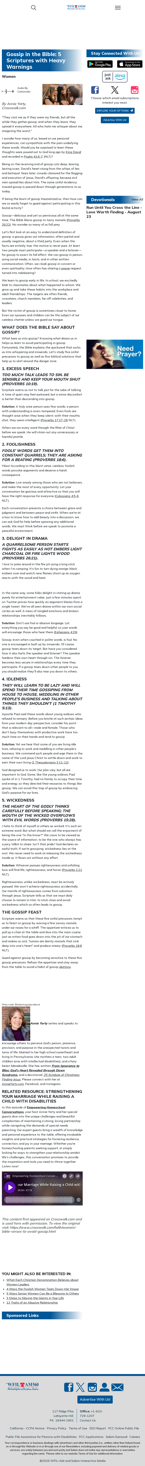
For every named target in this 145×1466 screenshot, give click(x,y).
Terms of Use (78, 1428)
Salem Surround (116, 1437)
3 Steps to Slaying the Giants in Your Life (35, 1298)
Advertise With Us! (114, 120)
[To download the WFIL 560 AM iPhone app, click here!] (130, 64)
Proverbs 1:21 (72, 870)
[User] (104, 1389)
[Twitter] (115, 90)
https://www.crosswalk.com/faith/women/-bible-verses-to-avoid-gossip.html (39, 1229)
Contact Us (88, 1420)
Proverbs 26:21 (19, 558)
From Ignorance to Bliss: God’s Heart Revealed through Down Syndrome (40, 1070)
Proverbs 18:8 (72, 946)
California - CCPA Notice (27, 1428)
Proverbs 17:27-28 (54, 420)
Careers (135, 1437)
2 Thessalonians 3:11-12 (50, 762)
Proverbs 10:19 (19, 383)
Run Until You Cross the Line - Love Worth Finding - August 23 (114, 212)
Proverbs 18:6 (49, 459)
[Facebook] (95, 90)
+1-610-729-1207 (91, 1413)
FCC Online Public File (123, 1428)
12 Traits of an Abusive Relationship (32, 1302)
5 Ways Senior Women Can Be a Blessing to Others (42, 1293)
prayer (65, 268)
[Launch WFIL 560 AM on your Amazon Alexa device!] (115, 77)
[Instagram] (134, 90)
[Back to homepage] (75, 7)
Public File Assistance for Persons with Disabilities (41, 1437)
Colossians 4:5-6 (67, 496)
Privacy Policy (56, 1428)
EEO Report (97, 1428)
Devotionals (103, 199)
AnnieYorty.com (13, 1084)
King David (73, 152)
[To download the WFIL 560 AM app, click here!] (100, 64)
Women (9, 76)
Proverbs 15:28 (57, 819)
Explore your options (113, 110)
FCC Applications (91, 1437)
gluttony (65, 967)
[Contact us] (115, 1388)
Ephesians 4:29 (65, 632)
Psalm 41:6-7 (33, 156)
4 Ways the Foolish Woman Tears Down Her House (42, 1289)
